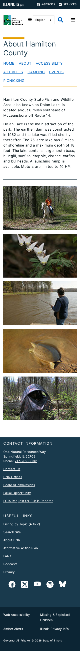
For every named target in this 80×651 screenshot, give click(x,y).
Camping (36, 72)
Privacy (9, 572)
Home (8, 63)
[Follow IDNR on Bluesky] (62, 585)
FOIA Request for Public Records (28, 501)
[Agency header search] (60, 20)
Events (56, 72)
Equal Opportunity (17, 493)
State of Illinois (52, 640)
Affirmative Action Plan (20, 548)
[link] (12, 585)
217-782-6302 (26, 461)
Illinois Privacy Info (54, 629)
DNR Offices (12, 477)
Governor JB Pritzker (17, 640)
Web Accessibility (16, 614)
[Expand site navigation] (73, 19)
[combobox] (43, 19)
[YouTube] (37, 585)
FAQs (7, 556)
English (40, 19)
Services (70, 4)
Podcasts (10, 564)
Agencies (48, 4)
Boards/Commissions (19, 485)
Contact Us (11, 469)
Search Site (12, 532)
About (25, 63)
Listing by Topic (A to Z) (21, 524)
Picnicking (14, 80)
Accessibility (49, 63)
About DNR (11, 540)
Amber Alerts (13, 629)
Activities (13, 72)
